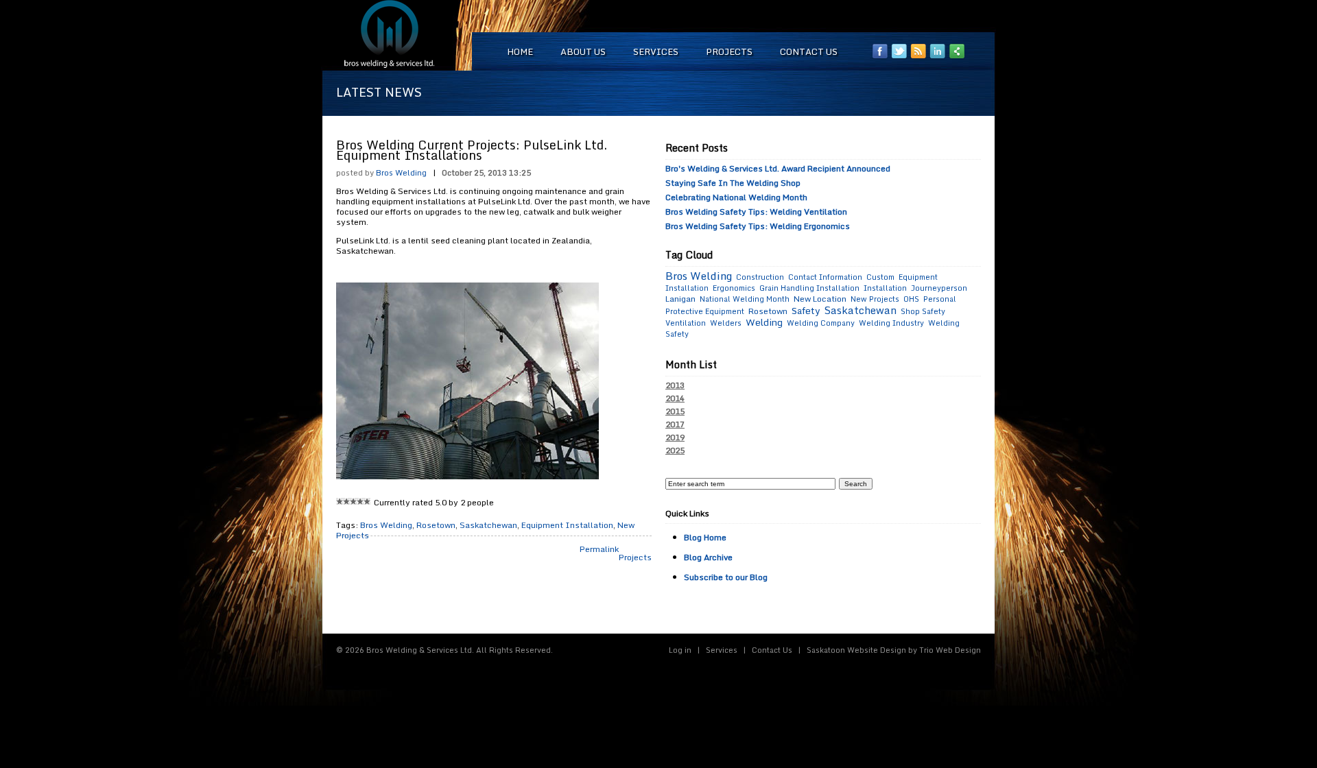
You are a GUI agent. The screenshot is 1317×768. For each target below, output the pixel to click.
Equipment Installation (567, 524)
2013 (675, 385)
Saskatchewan (488, 524)
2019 (675, 437)
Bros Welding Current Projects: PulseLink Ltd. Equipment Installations (471, 149)
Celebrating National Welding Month (736, 197)
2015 (675, 411)
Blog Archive (708, 557)
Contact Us (772, 650)
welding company (821, 323)
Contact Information (825, 277)
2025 (675, 450)
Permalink (599, 548)
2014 (675, 398)
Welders (725, 323)
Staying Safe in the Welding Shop (732, 182)
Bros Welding (401, 172)
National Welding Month (745, 299)
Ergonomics (734, 288)
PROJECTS (729, 51)
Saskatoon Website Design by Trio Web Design (894, 650)
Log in (680, 650)
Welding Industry (891, 323)
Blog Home (705, 537)
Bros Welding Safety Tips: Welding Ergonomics (757, 225)
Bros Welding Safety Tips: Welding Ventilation (756, 211)
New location (820, 298)
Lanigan (680, 298)
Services (721, 650)
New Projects (875, 299)
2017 (675, 424)
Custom (880, 277)
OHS (911, 299)
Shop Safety (923, 311)
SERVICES (655, 51)
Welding (764, 322)
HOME (520, 51)
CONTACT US (809, 51)
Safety (806, 310)
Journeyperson (939, 288)
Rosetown (435, 524)
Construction (760, 277)
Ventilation (685, 323)
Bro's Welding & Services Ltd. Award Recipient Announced (777, 168)
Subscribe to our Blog (726, 577)
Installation (885, 288)
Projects (635, 557)
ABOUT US (583, 51)
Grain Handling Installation (809, 288)
